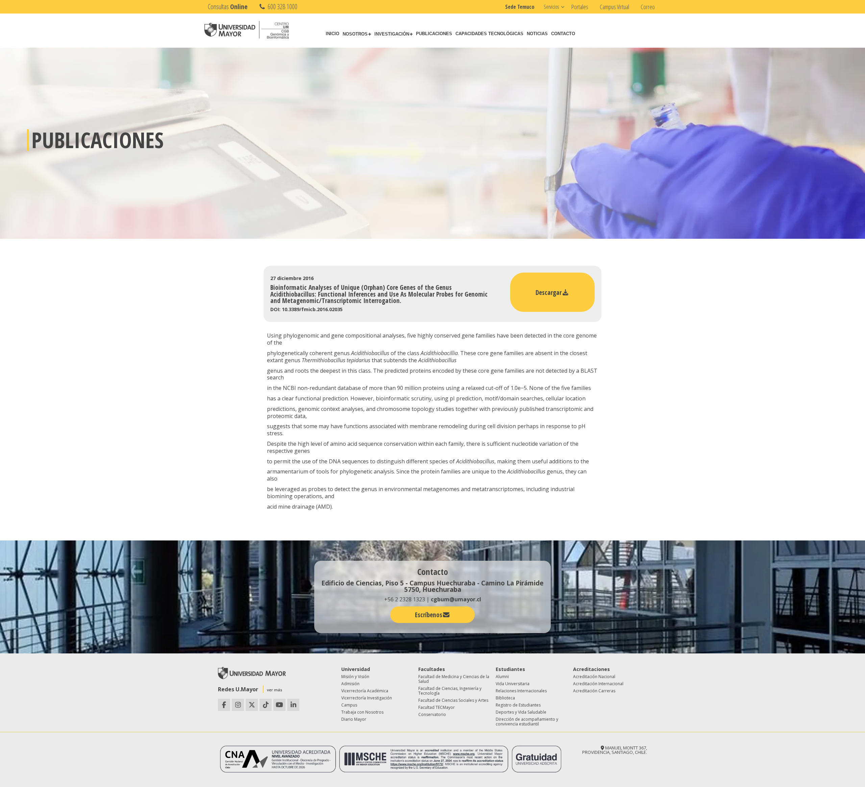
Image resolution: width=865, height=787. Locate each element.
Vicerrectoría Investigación (366, 698)
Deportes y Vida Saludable (521, 712)
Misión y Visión (355, 676)
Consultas (228, 6)
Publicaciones (434, 33)
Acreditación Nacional (594, 676)
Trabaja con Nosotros (362, 712)
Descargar (549, 292)
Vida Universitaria (512, 684)
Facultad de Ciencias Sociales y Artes (453, 700)
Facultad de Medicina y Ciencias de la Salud (453, 679)
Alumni (502, 676)
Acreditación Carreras (594, 691)
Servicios (551, 6)
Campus (349, 705)
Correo (648, 7)
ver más (274, 689)
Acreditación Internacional (598, 684)
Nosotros (355, 34)
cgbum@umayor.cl (456, 599)
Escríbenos (428, 614)
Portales (579, 7)
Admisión (350, 684)
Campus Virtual (614, 7)
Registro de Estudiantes (518, 705)
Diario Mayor (353, 719)
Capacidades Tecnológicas (489, 33)
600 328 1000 (281, 6)
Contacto (563, 33)
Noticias (537, 33)
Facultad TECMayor (436, 707)
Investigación (391, 34)
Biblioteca (505, 698)
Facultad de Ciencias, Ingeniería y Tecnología (449, 691)
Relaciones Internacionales (521, 691)
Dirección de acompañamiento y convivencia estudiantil (527, 721)
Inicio (332, 33)
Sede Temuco (520, 6)
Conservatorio (432, 714)
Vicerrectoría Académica (364, 691)
